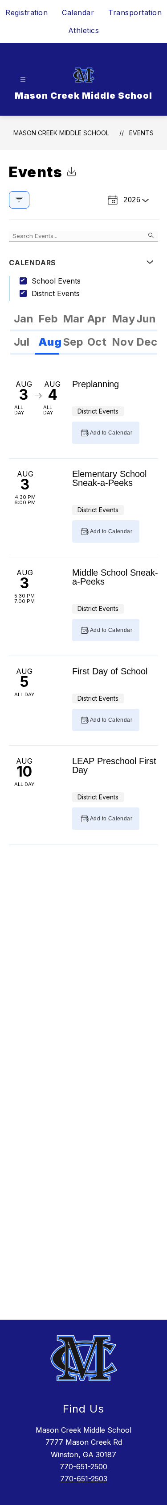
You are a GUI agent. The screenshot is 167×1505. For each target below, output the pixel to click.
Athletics (83, 30)
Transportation (135, 12)
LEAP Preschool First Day (114, 765)
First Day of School (109, 671)
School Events (56, 280)
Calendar (78, 12)
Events (141, 133)
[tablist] (83, 319)
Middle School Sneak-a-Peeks (115, 577)
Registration (26, 12)
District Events (56, 293)
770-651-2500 (83, 1466)
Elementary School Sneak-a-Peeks (109, 478)
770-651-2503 (83, 1478)
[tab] (22, 319)
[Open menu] (23, 80)
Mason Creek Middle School (61, 133)
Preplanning (95, 384)
